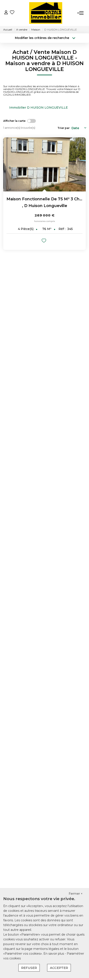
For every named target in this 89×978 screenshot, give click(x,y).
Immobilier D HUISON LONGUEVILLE (38, 107)
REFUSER (29, 968)
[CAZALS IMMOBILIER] (45, 13)
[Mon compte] (6, 13)
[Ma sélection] (12, 13)
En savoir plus (54, 954)
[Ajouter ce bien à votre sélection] (44, 241)
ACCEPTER (59, 968)
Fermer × (76, 894)
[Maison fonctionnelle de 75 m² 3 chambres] (44, 164)
